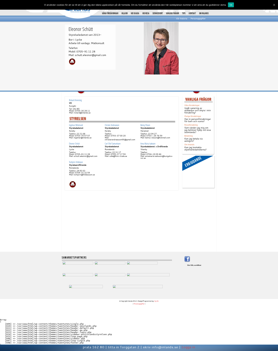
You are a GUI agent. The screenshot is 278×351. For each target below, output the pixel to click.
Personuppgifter (198, 18)
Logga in (188, 347)
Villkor (124, 13)
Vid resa (145, 13)
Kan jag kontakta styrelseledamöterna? (195, 148)
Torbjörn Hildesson (76, 162)
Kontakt (192, 13)
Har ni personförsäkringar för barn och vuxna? (197, 120)
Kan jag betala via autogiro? (193, 139)
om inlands (204, 13)
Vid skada (135, 13)
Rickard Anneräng (75, 100)
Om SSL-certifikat (194, 265)
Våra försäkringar (110, 13)
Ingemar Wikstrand (76, 125)
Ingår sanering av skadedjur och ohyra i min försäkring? (197, 110)
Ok (231, 5)
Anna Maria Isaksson (147, 143)
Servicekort (158, 13)
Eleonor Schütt (74, 143)
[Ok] (274, 4)
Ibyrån (156, 301)
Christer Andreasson (112, 125)
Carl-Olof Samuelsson (112, 143)
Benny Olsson (145, 125)
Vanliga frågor (172, 13)
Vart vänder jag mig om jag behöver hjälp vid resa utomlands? (197, 130)
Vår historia (181, 18)
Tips (183, 13)
